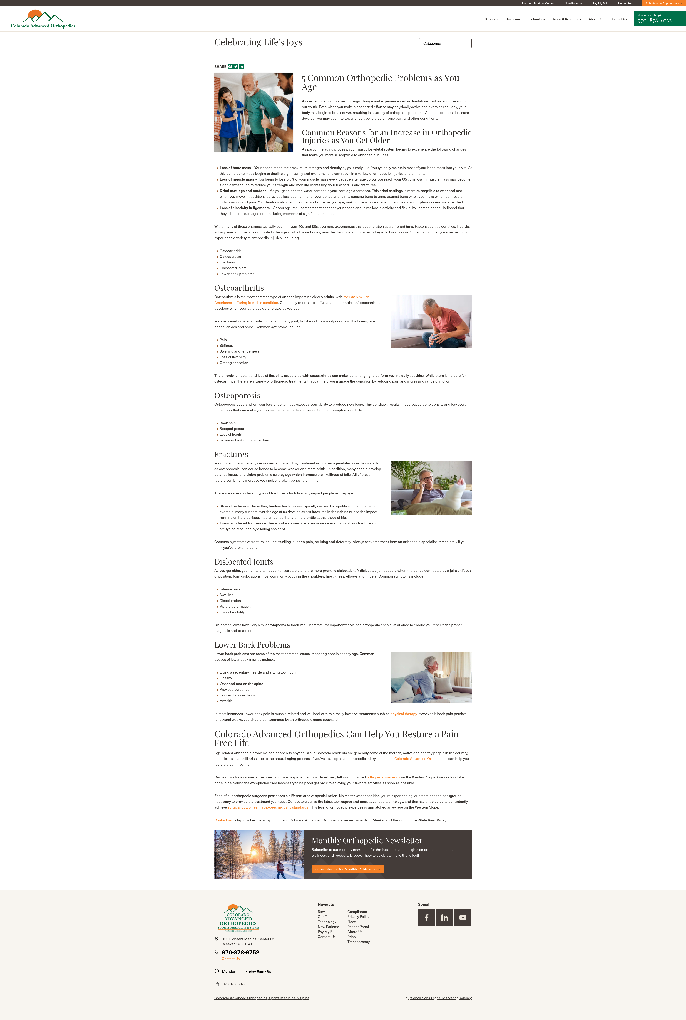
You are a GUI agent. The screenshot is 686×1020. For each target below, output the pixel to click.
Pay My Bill (600, 3)
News (352, 921)
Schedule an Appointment (662, 3)
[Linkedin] (241, 66)
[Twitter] (235, 66)
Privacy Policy (358, 916)
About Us (595, 18)
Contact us (223, 820)
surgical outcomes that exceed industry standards (268, 807)
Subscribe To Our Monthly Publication (346, 869)
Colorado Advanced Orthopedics (420, 758)
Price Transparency (358, 939)
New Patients (573, 3)
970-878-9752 (240, 952)
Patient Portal (626, 3)
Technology (536, 18)
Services (491, 18)
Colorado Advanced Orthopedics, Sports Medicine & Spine (261, 998)
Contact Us (618, 18)
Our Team (513, 18)
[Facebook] (230, 66)
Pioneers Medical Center (538, 3)
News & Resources (567, 18)
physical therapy (404, 713)
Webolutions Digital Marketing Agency (441, 998)
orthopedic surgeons (383, 777)
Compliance (357, 911)
